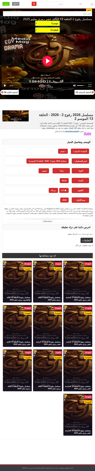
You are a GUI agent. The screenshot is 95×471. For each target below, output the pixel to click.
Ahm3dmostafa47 (72, 131)
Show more (47, 221)
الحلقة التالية (10, 92)
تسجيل (6, 4)
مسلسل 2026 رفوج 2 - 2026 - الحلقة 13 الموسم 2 (47, 161)
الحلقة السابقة (83, 92)
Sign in (15, 4)
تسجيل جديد (82, 234)
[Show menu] (92, 4)
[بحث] (34, 4)
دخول (91, 234)
